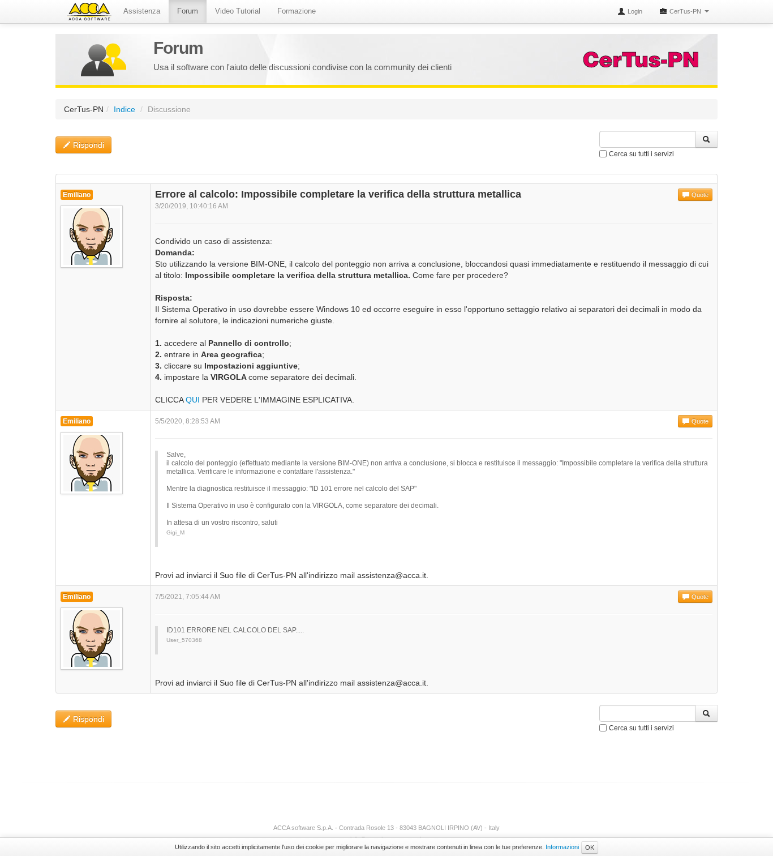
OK (589, 847)
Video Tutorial (237, 11)
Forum (187, 11)
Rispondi (87, 144)
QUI (193, 399)
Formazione (296, 11)
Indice (124, 109)
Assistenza (141, 11)
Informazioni (562, 847)
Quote (699, 194)
